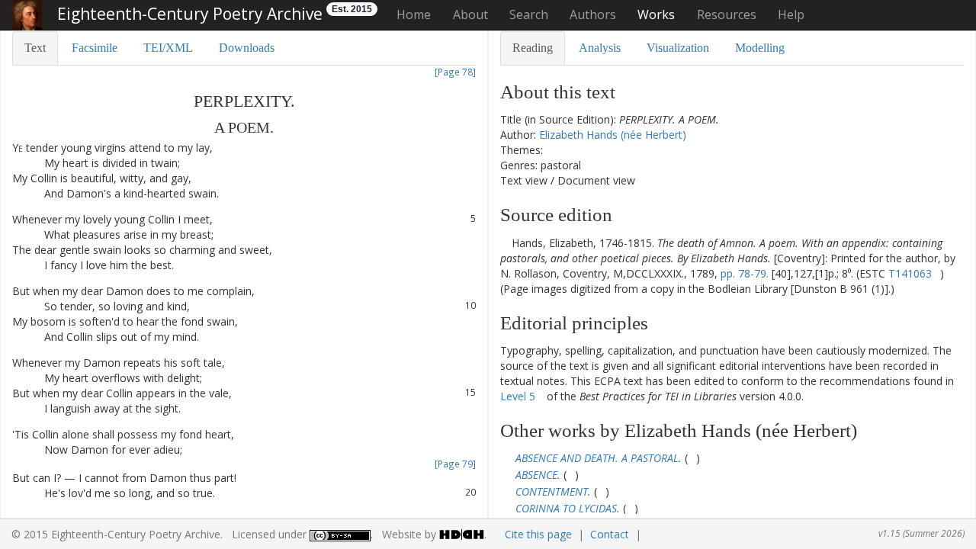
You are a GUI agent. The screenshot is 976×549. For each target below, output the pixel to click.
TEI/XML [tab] (168, 47)
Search (528, 14)
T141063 (910, 273)
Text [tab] (35, 47)
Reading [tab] (532, 47)
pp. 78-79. (745, 273)
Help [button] (791, 14)
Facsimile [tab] (94, 47)
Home (413, 14)
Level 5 (517, 396)
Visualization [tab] (678, 47)
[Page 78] (455, 72)
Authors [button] (593, 14)
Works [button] (656, 14)
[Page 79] (455, 464)
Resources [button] (726, 14)
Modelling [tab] (760, 47)
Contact (609, 534)
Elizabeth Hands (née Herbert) (612, 134)
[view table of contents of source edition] (504, 243)
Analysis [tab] (600, 47)
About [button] (470, 14)
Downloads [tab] (246, 47)
